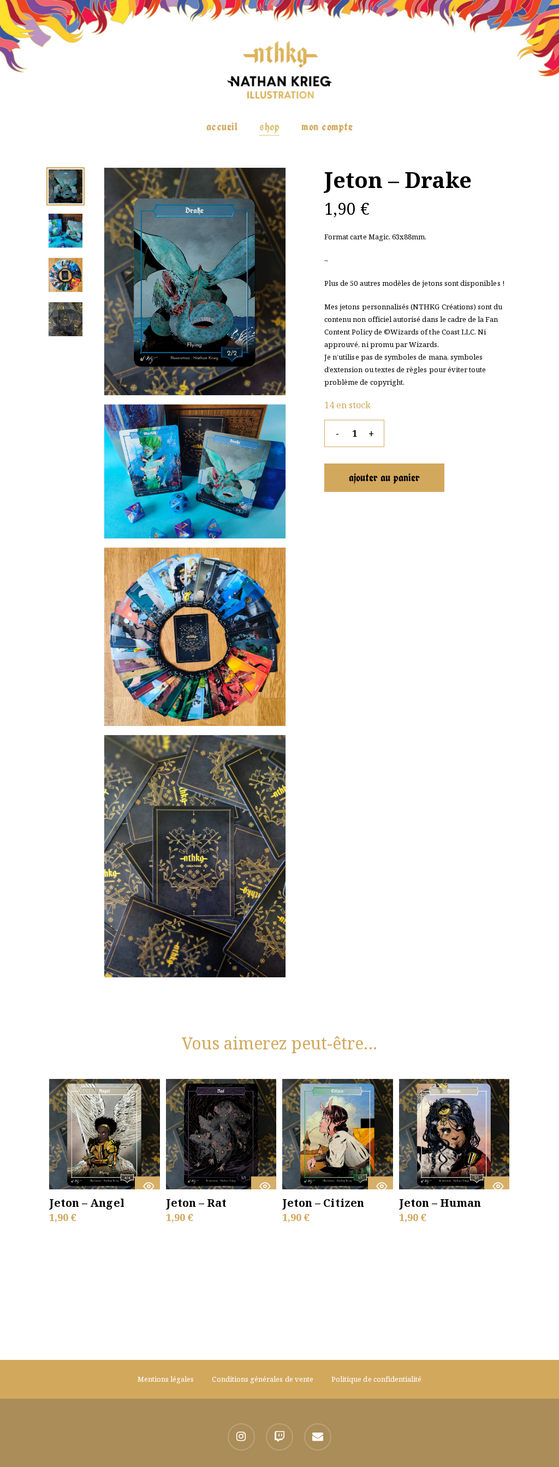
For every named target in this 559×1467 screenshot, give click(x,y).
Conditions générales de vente (262, 1379)
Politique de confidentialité (376, 1379)
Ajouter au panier (384, 477)
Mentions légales (166, 1379)
